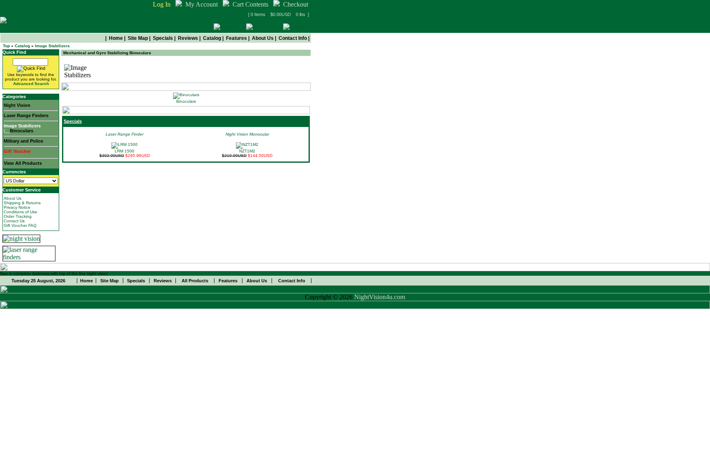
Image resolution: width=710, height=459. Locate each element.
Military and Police (23, 140)
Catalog (212, 38)
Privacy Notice (17, 207)
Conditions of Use (20, 212)
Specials (163, 38)
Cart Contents (250, 4)
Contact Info (293, 38)
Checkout (295, 4)
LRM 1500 (124, 151)
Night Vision (17, 105)
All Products (195, 280)
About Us (263, 38)
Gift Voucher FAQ (20, 225)
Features (236, 38)
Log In (162, 4)
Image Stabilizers (52, 46)
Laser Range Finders (26, 115)
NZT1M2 (247, 151)
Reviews (188, 38)
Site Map (138, 38)
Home (116, 38)
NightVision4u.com (379, 296)
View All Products (23, 163)
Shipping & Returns (22, 203)
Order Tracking (18, 216)
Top (6, 46)
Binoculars (21, 130)
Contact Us (14, 221)
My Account (201, 4)
